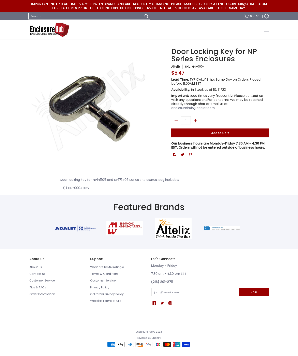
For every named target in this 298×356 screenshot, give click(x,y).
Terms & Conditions (104, 274)
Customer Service (42, 280)
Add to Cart (220, 133)
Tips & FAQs (37, 287)
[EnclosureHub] (49, 30)
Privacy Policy (99, 287)
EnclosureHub (144, 331)
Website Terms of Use (105, 301)
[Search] (146, 16)
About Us (35, 267)
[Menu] (266, 30)
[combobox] (86, 16)
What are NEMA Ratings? (107, 267)
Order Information (42, 294)
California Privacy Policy (107, 294)
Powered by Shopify (149, 338)
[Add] (195, 121)
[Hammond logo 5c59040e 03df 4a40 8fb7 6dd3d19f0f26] (124, 228)
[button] (174, 154)
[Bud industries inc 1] (222, 228)
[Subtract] (176, 121)
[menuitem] (252, 16)
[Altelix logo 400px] (173, 228)
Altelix (175, 67)
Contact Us (37, 274)
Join (254, 292)
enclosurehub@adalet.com (193, 108)
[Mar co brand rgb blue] (76, 228)
